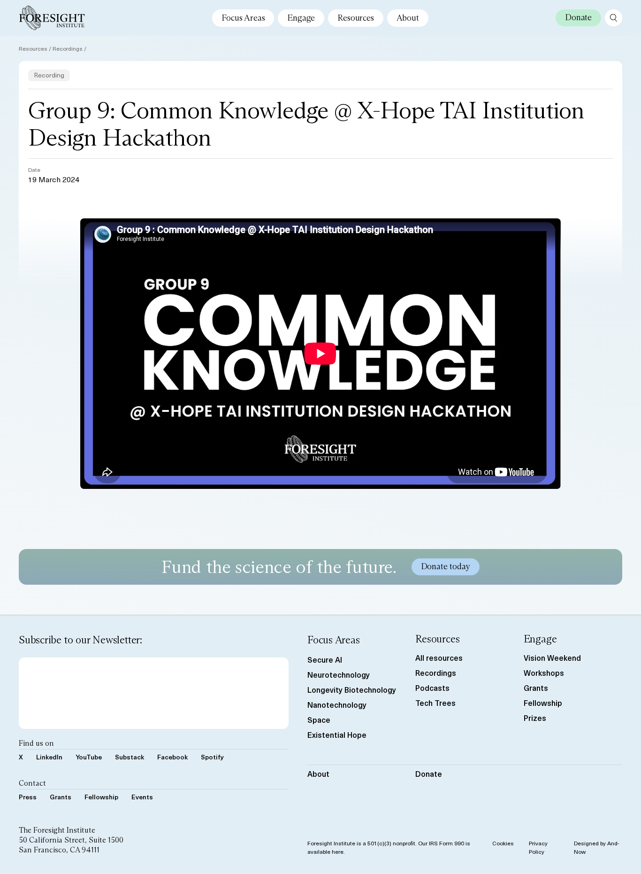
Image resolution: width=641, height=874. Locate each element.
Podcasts (432, 687)
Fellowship (101, 797)
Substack (129, 757)
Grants (60, 797)
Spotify (212, 757)
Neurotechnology (338, 674)
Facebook (172, 757)
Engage (301, 18)
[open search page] (613, 17)
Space (318, 719)
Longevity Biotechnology (351, 689)
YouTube (89, 757)
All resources (439, 657)
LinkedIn (49, 757)
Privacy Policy (538, 847)
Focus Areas (243, 18)
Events (142, 797)
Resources (355, 18)
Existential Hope (336, 734)
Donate (428, 773)
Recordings (68, 48)
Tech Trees (435, 702)
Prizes (535, 717)
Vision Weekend (552, 657)
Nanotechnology (336, 704)
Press (28, 797)
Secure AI (324, 659)
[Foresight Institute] (52, 18)
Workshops (544, 672)
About (408, 18)
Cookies (503, 843)
